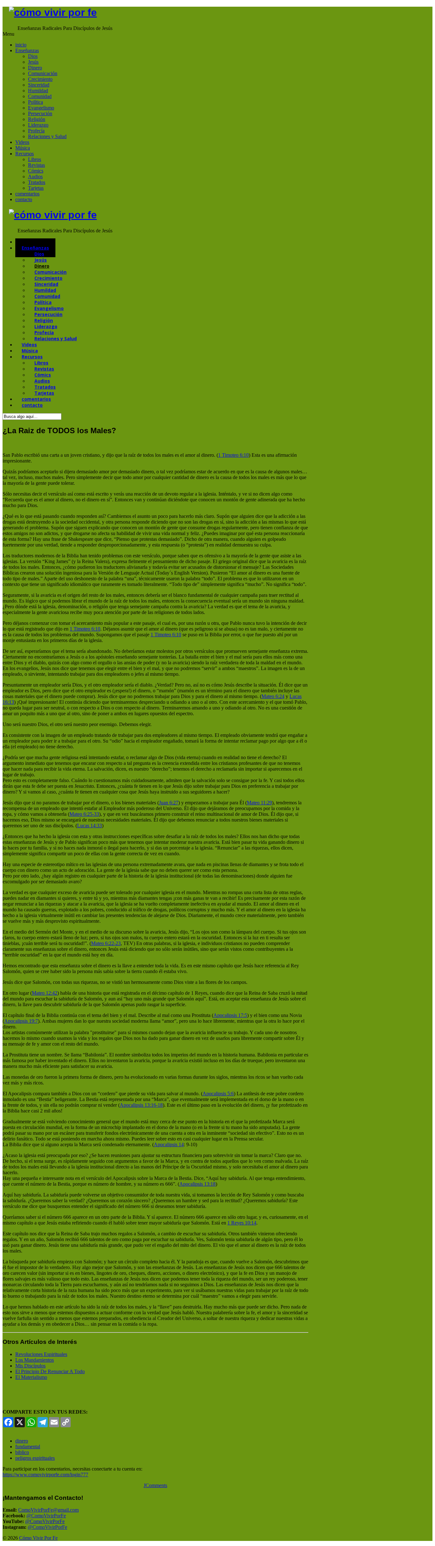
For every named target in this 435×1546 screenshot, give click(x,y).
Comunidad (40, 96)
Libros (34, 159)
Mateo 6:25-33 (84, 814)
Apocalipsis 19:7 (21, 1021)
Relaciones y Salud (47, 136)
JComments (155, 1485)
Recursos (24, 153)
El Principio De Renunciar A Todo (50, 1371)
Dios (33, 56)
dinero (21, 1441)
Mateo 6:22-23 (106, 943)
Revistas (36, 165)
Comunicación (42, 73)
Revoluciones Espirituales (41, 1354)
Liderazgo (38, 125)
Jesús (33, 62)
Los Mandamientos (34, 1360)
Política (35, 102)
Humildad (38, 90)
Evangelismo (41, 107)
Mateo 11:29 (259, 802)
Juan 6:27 (168, 802)
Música (22, 148)
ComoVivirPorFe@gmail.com (48, 1510)
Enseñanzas (27, 50)
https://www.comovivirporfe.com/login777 (45, 1474)
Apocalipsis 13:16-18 (141, 1105)
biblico (22, 1452)
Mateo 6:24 (272, 696)
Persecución (40, 113)
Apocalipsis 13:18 (197, 1184)
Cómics (35, 170)
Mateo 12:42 (44, 993)
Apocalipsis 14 (169, 1144)
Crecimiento (40, 79)
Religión (36, 119)
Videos (22, 142)
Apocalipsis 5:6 (218, 1093)
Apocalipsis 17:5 (230, 1015)
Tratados (36, 182)
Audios (35, 176)
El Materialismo (31, 1377)
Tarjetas (36, 188)
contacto (23, 199)
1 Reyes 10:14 (241, 1222)
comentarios (27, 193)
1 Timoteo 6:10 (233, 455)
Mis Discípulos (30, 1365)
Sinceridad (38, 85)
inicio (20, 44)
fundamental (27, 1446)
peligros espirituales (35, 1458)
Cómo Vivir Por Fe (38, 1538)
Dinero (35, 67)
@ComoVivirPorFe (46, 1515)
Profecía (36, 130)
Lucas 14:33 (89, 825)
